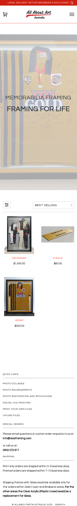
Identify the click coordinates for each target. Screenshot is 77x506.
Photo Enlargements (17, 390)
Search (60, 504)
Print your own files (17, 409)
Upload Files (11, 415)
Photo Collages (13, 383)
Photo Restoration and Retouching (27, 396)
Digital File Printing (17, 403)
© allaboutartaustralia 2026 (32, 504)
